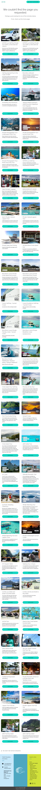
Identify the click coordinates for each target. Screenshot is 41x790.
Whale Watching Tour (29, 505)
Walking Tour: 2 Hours (29, 564)
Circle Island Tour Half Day (9, 387)
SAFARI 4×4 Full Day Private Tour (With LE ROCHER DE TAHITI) (31, 44)
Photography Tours (33, 770)
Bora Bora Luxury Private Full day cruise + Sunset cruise (9, 332)
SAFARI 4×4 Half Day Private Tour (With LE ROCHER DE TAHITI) (10, 44)
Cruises (31, 769)
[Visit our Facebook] (30, 783)
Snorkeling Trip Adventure (9, 102)
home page (26, 19)
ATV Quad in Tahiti (7, 564)
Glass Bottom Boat (7, 648)
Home (30, 761)
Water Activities (33, 765)
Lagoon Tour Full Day (8, 705)
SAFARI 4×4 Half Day (29, 161)
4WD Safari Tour (27, 444)
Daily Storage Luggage (9, 189)
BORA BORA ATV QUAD (29, 189)
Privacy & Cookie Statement (20, 788)
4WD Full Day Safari (8, 734)
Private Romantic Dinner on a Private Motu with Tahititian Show (31, 678)
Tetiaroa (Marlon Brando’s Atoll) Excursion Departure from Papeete (30, 104)
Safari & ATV (32, 766)
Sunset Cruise (27, 416)
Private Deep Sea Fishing (9, 245)
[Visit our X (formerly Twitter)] (34, 783)
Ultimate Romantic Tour (29, 474)
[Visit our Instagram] (32, 783)
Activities (31, 764)
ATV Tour (4, 474)
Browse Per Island (33, 778)
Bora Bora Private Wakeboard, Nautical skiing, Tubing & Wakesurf (9, 360)
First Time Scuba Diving (9, 416)
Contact (30, 779)
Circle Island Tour (7, 444)
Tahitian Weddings (33, 768)
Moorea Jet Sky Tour (28, 387)
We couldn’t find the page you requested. (12, 750)
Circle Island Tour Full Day (30, 359)
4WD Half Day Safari (28, 734)
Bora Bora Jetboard (28, 73)
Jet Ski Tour (5, 621)
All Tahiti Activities (33, 777)
